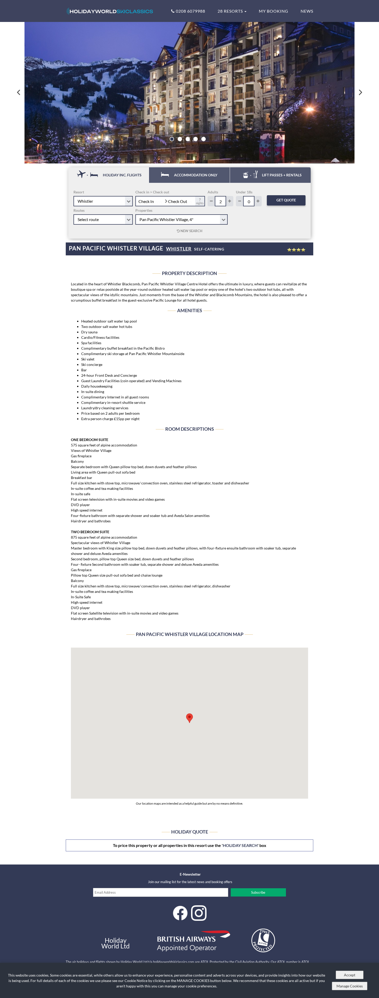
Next (360, 92)
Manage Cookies (349, 986)
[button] (189, 718)
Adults (213, 192)
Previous (19, 92)
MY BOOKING (273, 11)
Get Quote (286, 200)
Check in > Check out (152, 192)
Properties (143, 210)
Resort (78, 192)
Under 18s (244, 192)
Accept (349, 975)
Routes (79, 210)
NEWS (307, 11)
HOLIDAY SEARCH (240, 845)
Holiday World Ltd (115, 943)
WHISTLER (179, 249)
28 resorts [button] (231, 11)
